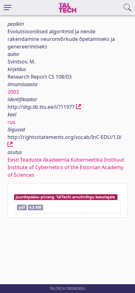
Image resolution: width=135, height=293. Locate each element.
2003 (13, 91)
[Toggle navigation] (7, 7)
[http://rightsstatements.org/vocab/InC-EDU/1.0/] (10, 144)
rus (11, 122)
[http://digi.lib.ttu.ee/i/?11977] (78, 106)
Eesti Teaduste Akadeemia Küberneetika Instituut (66, 159)
